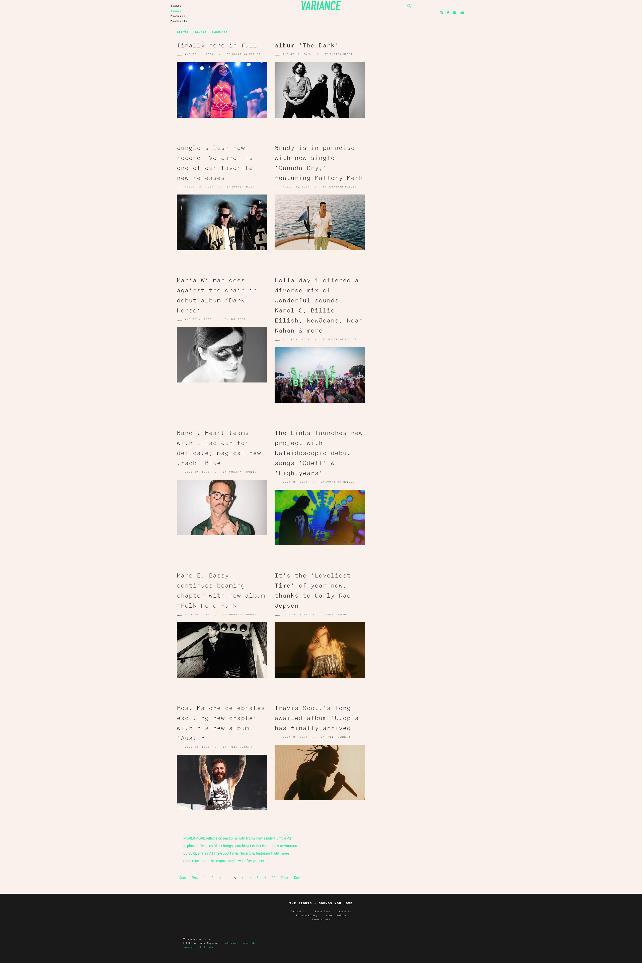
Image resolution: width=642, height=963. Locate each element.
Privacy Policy (311, 915)
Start (182, 877)
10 (273, 877)
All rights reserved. (240, 943)
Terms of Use (321, 919)
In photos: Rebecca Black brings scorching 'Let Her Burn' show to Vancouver (242, 845)
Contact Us (298, 911)
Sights (176, 6)
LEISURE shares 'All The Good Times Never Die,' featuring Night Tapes (236, 853)
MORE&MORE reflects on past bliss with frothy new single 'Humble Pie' (237, 838)
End (297, 877)
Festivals (179, 21)
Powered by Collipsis (198, 947)
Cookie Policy (336, 915)
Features (178, 16)
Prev (195, 877)
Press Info (322, 911)
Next (284, 877)
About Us (345, 911)
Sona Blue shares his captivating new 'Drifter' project (223, 860)
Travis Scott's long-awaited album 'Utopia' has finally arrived (319, 718)
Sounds (176, 11)
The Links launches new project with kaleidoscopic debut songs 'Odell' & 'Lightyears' (319, 453)
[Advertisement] (421, 88)
